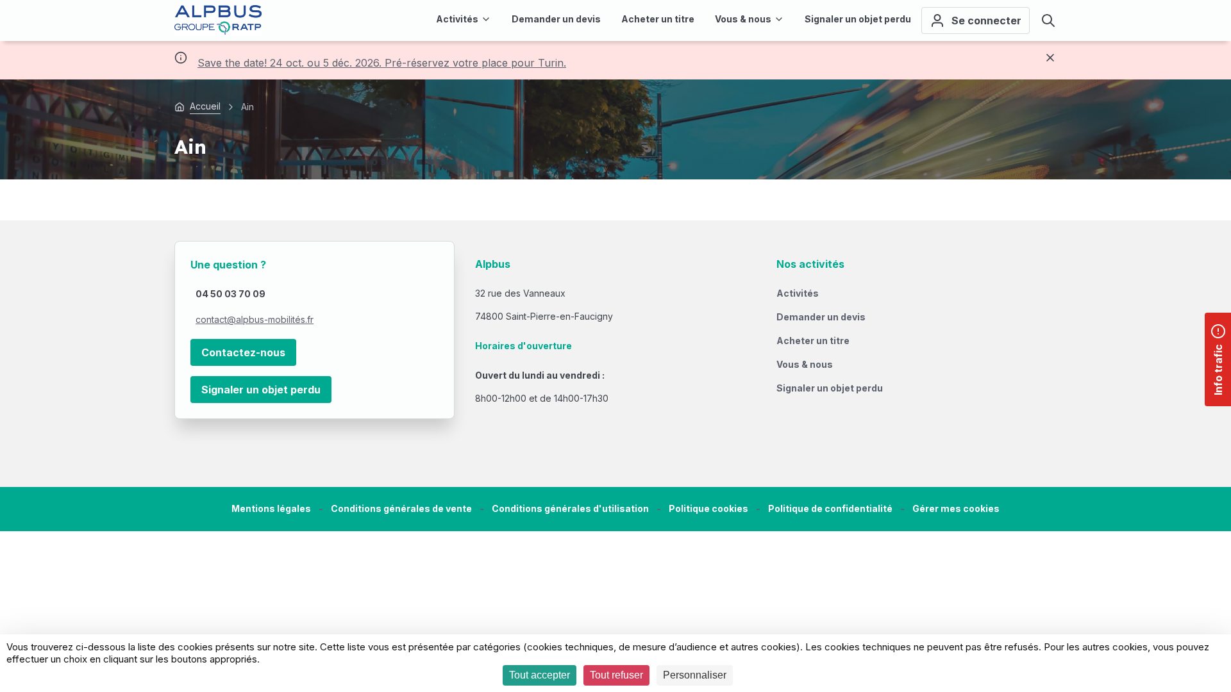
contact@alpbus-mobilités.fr (255, 319)
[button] (956, 509)
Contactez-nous (243, 352)
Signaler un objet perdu (261, 389)
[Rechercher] (1048, 20)
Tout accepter (539, 675)
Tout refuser (616, 675)
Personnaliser (694, 675)
